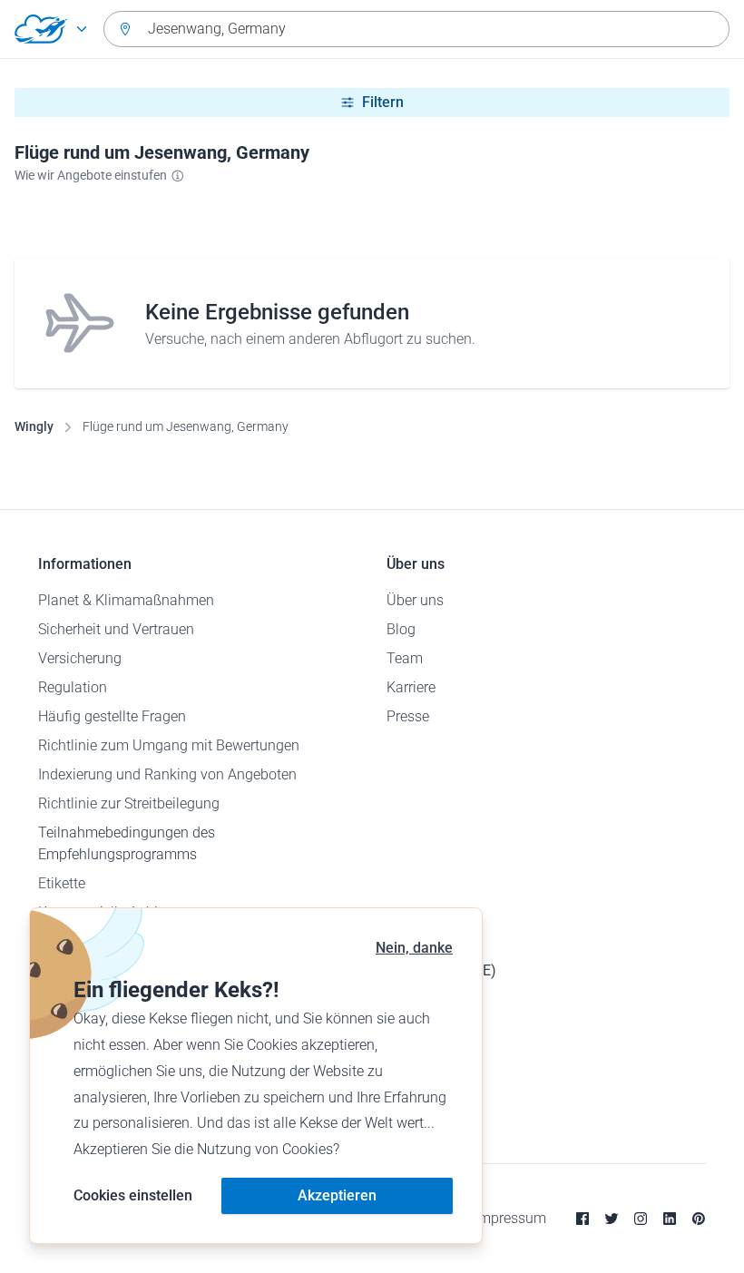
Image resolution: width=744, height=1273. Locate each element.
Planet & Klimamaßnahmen (126, 600)
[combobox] (416, 29)
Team (405, 658)
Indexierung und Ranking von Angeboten (167, 774)
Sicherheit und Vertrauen (116, 629)
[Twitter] (611, 1218)
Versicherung (80, 658)
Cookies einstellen (132, 1195)
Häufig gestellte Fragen (112, 716)
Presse (408, 716)
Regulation (72, 687)
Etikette (61, 883)
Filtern (383, 102)
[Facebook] (582, 1218)
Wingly (34, 426)
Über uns (415, 600)
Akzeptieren (337, 1195)
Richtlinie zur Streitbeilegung (129, 803)
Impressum (510, 1218)
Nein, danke (414, 947)
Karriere (411, 687)
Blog (401, 629)
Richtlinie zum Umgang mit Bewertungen (168, 745)
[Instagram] (640, 1218)
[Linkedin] (669, 1218)
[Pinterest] (698, 1218)
